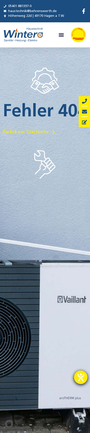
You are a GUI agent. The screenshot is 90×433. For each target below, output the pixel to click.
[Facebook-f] (83, 11)
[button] (61, 35)
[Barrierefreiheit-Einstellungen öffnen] (81, 377)
